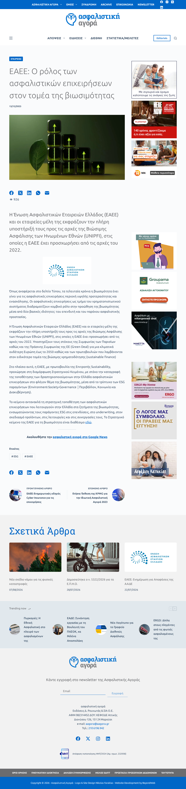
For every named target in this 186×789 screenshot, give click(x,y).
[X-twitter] (88, 738)
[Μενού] (11, 38)
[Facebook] (161, 2)
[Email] (49, 193)
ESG (14, 456)
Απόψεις (54, 38)
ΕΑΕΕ (29, 456)
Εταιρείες (16, 59)
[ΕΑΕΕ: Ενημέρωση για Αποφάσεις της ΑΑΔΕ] (151, 557)
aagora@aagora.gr (97, 723)
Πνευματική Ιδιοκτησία (45, 773)
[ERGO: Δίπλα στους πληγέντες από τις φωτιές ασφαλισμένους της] (144, 629)
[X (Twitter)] (172, 2)
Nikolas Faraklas (104, 783)
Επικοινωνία (124, 4)
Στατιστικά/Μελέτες (123, 38)
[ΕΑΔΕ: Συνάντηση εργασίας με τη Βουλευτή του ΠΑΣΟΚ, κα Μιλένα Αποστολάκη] (57, 629)
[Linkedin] (108, 738)
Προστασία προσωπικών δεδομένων (136, 773)
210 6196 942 (96, 728)
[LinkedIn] (161, 7)
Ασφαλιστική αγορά (45, 4)
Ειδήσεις (76, 38)
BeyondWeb (148, 783)
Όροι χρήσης (19, 773)
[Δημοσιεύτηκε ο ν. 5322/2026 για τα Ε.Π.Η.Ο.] (93, 557)
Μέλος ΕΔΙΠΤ (102, 773)
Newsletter (146, 4)
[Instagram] (167, 2)
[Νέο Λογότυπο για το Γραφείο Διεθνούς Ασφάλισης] (101, 629)
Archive (106, 4)
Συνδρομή (89, 4)
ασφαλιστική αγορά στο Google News (80, 437)
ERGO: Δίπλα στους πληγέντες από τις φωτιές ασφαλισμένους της (164, 629)
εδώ (88, 422)
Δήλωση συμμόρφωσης (77, 773)
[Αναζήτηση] (175, 38)
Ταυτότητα (167, 773)
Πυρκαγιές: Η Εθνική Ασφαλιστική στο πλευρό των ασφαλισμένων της (34, 629)
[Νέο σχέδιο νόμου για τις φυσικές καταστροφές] (35, 557)
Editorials (162, 38)
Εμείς (70, 4)
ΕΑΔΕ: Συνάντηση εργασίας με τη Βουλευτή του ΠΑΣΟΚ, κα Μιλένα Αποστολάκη (78, 629)
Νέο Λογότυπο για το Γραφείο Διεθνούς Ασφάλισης (121, 629)
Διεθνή (96, 38)
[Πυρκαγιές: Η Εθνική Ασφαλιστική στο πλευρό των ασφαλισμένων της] (14, 629)
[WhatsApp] (40, 193)
